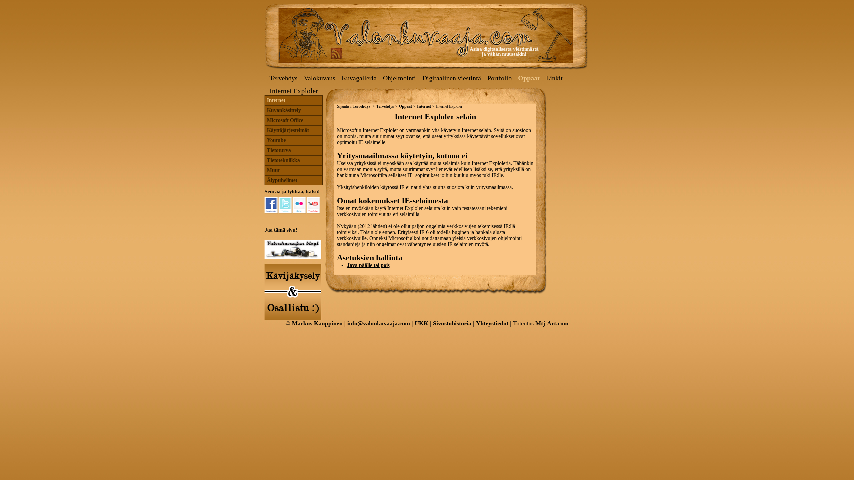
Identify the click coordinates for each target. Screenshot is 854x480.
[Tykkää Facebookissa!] (271, 205)
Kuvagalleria (359, 78)
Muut (273, 170)
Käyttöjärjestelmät (288, 130)
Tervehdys (284, 78)
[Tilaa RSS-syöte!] (336, 53)
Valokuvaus (319, 78)
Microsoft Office (285, 120)
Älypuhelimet (282, 180)
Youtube (276, 140)
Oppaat (529, 78)
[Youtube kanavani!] (313, 205)
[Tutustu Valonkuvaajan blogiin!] (293, 257)
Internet (276, 100)
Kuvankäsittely (284, 110)
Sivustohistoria (452, 323)
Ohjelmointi (399, 78)
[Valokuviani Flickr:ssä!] (299, 205)
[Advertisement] (569, 127)
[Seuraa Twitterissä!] (285, 205)
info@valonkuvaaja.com (378, 323)
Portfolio (499, 78)
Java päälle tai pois (368, 265)
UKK (421, 323)
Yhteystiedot (492, 323)
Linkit (554, 78)
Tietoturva (279, 150)
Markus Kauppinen (317, 323)
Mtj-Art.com (551, 323)
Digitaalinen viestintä (451, 78)
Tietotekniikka (283, 160)
